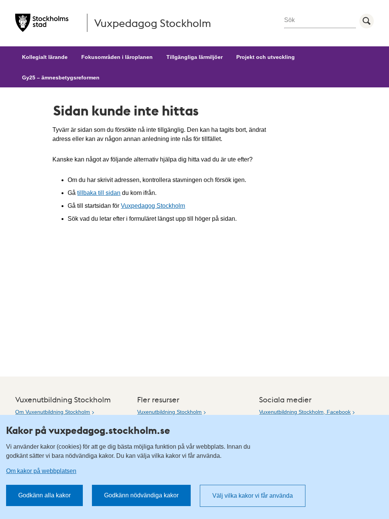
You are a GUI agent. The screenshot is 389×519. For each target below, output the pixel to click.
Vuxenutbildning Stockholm (169, 412)
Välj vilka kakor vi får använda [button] (252, 495)
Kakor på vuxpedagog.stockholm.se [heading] (88, 430)
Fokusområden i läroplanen (117, 57)
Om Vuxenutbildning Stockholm (52, 412)
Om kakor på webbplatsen (41, 471)
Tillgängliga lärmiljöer (194, 57)
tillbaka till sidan (98, 193)
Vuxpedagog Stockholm (153, 206)
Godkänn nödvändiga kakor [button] (141, 495)
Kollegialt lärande (45, 57)
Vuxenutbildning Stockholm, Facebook (305, 412)
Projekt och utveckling (265, 57)
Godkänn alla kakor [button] (44, 495)
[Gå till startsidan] (41, 23)
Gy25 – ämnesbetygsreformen (61, 77)
